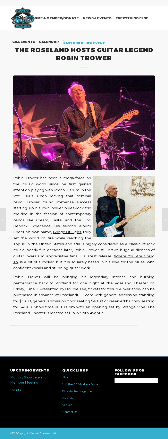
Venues (67, 404)
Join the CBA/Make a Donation (82, 384)
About (66, 377)
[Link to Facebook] (155, 3)
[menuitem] (17, 18)
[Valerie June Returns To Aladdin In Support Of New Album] (3, 219)
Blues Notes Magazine (77, 391)
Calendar (68, 398)
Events (15, 390)
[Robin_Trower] (84, 122)
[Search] (64, 42)
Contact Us (69, 411)
